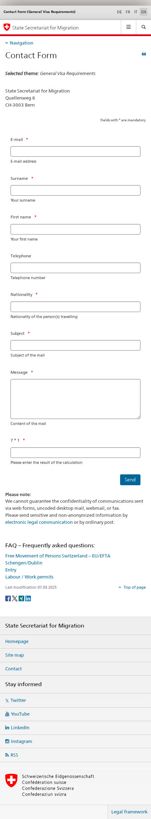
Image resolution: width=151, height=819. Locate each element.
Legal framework (129, 811)
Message (19, 372)
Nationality (21, 294)
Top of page (134, 587)
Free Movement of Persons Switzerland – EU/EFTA (57, 556)
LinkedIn (20, 727)
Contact (13, 668)
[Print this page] (144, 53)
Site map (14, 655)
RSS (14, 755)
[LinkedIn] (28, 598)
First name (21, 216)
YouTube (20, 714)
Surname (19, 178)
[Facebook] (8, 598)
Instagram (21, 741)
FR (128, 11)
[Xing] (22, 598)
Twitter (18, 700)
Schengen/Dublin (23, 563)
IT (135, 11)
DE (119, 11)
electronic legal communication (39, 522)
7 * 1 (15, 440)
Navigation (21, 43)
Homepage (16, 641)
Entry (10, 570)
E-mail (17, 139)
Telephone (21, 255)
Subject (18, 333)
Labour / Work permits (29, 577)
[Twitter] (15, 598)
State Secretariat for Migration (45, 28)
